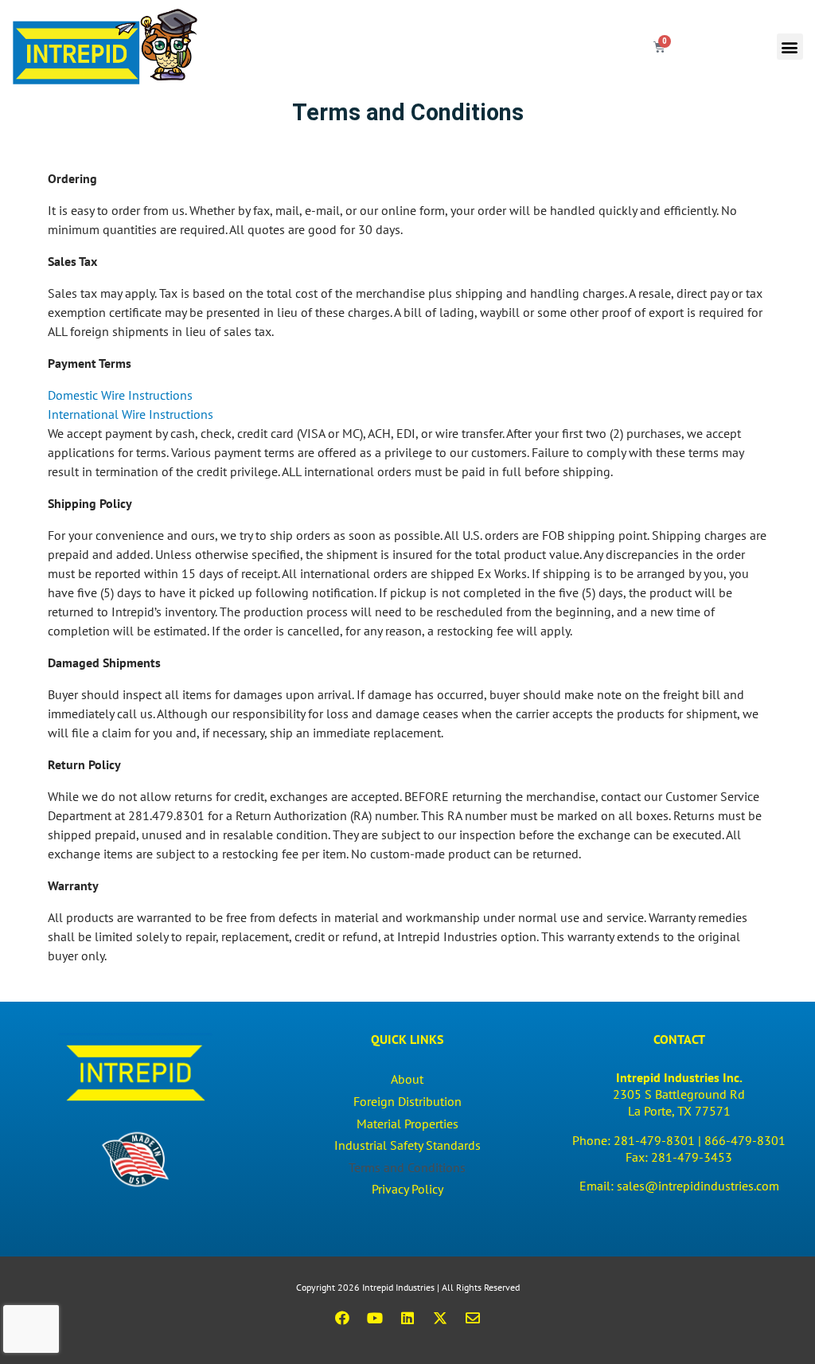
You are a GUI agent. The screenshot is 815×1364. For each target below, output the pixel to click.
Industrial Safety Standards (407, 1145)
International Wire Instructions (130, 414)
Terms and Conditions (407, 1167)
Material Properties (407, 1123)
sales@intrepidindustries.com (698, 1186)
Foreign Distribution (407, 1101)
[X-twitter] (440, 1317)
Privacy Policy (407, 1189)
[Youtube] (375, 1317)
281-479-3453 (691, 1157)
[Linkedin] (407, 1317)
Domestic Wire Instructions (120, 395)
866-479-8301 (745, 1140)
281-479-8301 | (659, 1140)
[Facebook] (342, 1317)
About (407, 1079)
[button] (790, 46)
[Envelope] (472, 1317)
